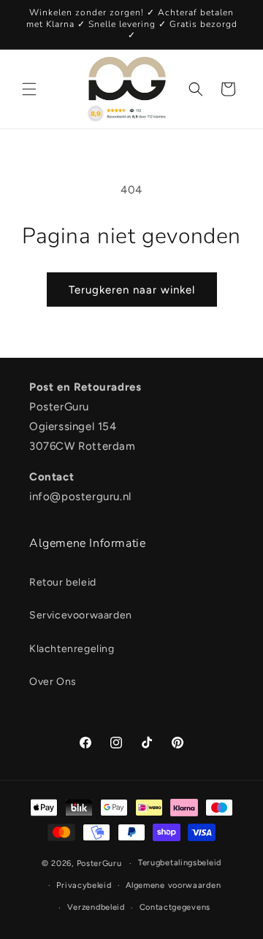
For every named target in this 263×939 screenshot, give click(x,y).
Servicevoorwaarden (80, 615)
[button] (29, 89)
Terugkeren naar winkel (132, 289)
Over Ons (53, 681)
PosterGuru (99, 863)
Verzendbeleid (96, 907)
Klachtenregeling (72, 649)
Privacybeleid (83, 885)
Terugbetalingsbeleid (179, 862)
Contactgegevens (175, 907)
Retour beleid (62, 582)
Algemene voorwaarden (173, 885)
